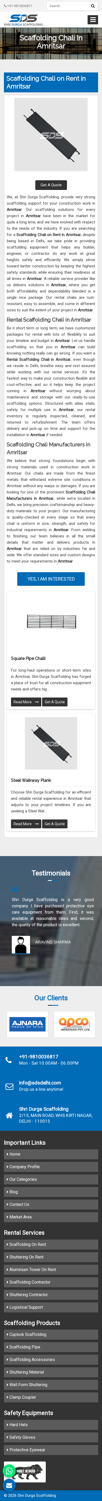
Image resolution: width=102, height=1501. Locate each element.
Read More (23, 702)
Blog (13, 1191)
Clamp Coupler (22, 1397)
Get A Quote (51, 185)
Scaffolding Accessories (31, 1359)
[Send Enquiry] (9, 1485)
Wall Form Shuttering (27, 1384)
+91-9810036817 (19, 6)
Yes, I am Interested (51, 579)
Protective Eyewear (26, 1449)
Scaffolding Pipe (24, 1347)
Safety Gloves (21, 1437)
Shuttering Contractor (28, 1294)
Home (14, 1154)
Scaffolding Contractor (29, 1282)
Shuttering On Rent (25, 1257)
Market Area (20, 1217)
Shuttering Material (26, 1372)
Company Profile (24, 1166)
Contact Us (18, 1204)
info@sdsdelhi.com (40, 1083)
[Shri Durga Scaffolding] (23, 20)
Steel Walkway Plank (31, 780)
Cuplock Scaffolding (27, 1334)
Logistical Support (25, 1307)
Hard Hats (18, 1424)
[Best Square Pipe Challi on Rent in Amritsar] (51, 621)
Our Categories (22, 1179)
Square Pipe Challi (28, 658)
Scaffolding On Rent (27, 1244)
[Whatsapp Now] (9, 1470)
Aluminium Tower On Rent (32, 1269)
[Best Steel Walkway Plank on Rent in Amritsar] (51, 743)
